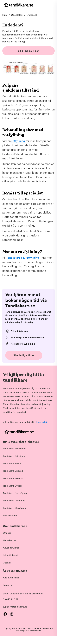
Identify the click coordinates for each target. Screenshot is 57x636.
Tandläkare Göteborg (14, 456)
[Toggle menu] (51, 5)
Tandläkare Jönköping (14, 508)
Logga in (7, 585)
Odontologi (17, 15)
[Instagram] (12, 614)
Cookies (7, 562)
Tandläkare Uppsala (13, 470)
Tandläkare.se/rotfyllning (22, 257)
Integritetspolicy (12, 555)
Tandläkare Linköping (14, 500)
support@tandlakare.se (15, 606)
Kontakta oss (9, 540)
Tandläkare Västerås (13, 478)
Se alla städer (10, 515)
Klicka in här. (41, 422)
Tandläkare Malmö (12, 463)
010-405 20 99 (10, 599)
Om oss (7, 533)
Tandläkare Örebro (13, 485)
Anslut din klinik (11, 577)
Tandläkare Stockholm (14, 448)
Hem (4, 15)
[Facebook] (5, 614)
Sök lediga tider (28, 50)
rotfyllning (18, 141)
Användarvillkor (11, 547)
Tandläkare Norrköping (15, 493)
